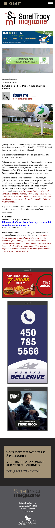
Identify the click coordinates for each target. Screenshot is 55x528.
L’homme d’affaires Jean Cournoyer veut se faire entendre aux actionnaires (27, 223)
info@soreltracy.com (23, 471)
